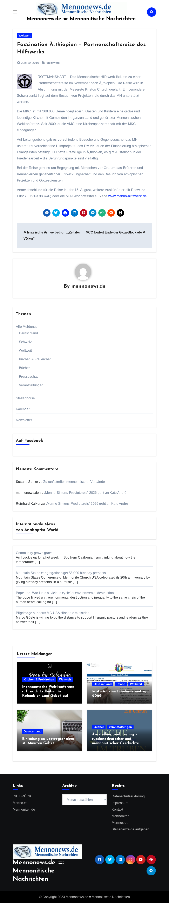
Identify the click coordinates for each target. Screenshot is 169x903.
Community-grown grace (34, 553)
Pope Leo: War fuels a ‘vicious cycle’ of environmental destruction (65, 593)
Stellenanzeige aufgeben (130, 829)
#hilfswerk (53, 62)
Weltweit (25, 35)
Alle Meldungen (28, 326)
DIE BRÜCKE (23, 796)
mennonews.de (88, 286)
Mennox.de (120, 822)
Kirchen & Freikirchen (35, 359)
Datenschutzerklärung (128, 796)
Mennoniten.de (24, 809)
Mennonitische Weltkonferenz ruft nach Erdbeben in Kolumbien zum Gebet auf (48, 691)
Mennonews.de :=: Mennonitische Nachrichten (81, 19)
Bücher (24, 368)
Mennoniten (120, 816)
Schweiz (25, 342)
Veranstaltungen (31, 385)
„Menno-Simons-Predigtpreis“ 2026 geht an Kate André (85, 492)
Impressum (120, 803)
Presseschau (29, 376)
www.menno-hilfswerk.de (127, 196)
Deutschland (28, 333)
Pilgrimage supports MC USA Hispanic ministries (52, 613)
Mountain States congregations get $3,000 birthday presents (61, 573)
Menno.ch (20, 803)
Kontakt (117, 809)
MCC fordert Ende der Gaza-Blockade (114, 232)
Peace (121, 684)
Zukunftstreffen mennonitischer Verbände (74, 481)
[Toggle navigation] (15, 12)
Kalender (23, 409)
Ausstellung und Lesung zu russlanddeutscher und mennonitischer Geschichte (116, 739)
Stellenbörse (25, 398)
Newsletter (24, 420)
